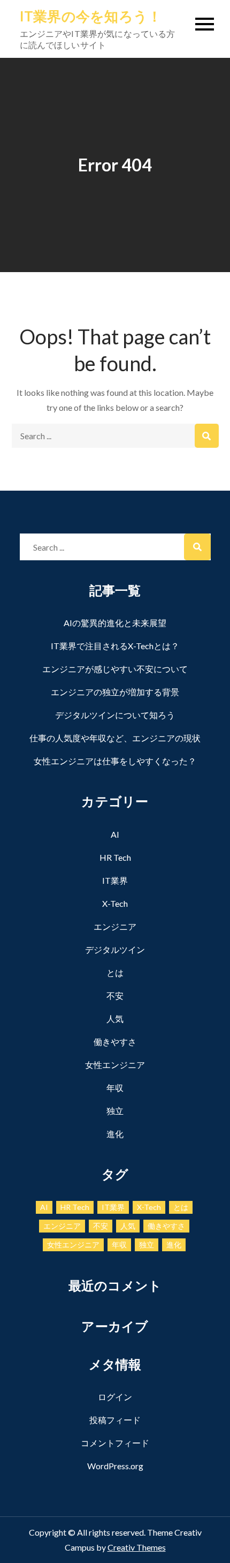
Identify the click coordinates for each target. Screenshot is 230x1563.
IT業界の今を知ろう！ (91, 16)
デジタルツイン (115, 949)
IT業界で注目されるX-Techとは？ (115, 646)
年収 (115, 1088)
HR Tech (115, 857)
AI (115, 834)
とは (115, 972)
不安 (115, 995)
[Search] (207, 436)
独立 (115, 1111)
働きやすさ (115, 1041)
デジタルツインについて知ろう (115, 715)
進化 (115, 1134)
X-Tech (115, 903)
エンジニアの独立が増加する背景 (115, 692)
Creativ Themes (137, 1547)
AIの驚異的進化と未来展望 (115, 623)
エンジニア (115, 926)
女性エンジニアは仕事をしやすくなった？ (115, 761)
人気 (115, 1018)
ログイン (115, 1397)
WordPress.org (115, 1466)
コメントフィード (115, 1443)
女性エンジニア (115, 1064)
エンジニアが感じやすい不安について (115, 669)
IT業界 (115, 880)
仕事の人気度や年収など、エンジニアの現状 (115, 738)
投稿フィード (115, 1420)
